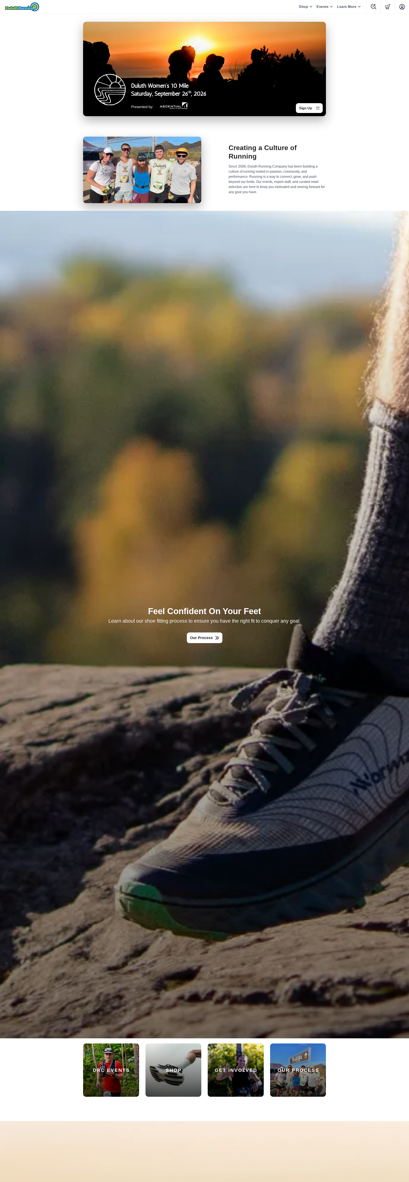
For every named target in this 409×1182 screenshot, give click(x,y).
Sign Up (305, 108)
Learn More (346, 7)
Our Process (201, 638)
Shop (303, 7)
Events (322, 7)
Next (319, 68)
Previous (89, 68)
